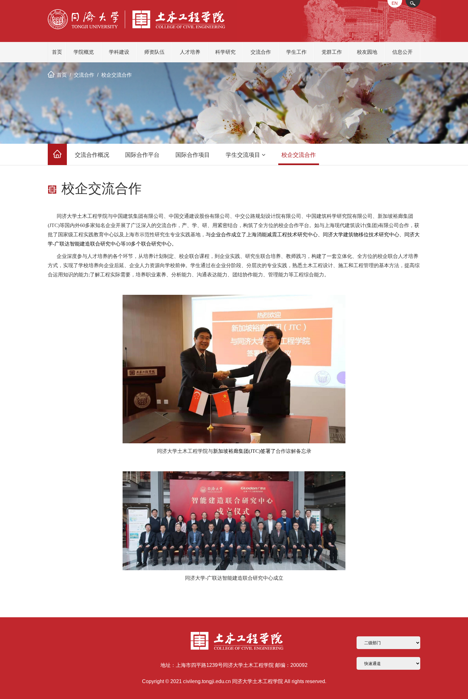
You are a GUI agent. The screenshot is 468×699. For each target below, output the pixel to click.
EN (395, 3)
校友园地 (367, 52)
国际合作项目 (192, 155)
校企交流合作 (116, 75)
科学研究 (225, 52)
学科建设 (119, 52)
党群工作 (332, 52)
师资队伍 (154, 52)
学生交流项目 (243, 155)
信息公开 (402, 52)
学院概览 (84, 52)
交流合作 (261, 52)
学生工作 (296, 52)
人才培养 (190, 52)
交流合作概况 (92, 155)
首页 (57, 52)
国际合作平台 (142, 155)
